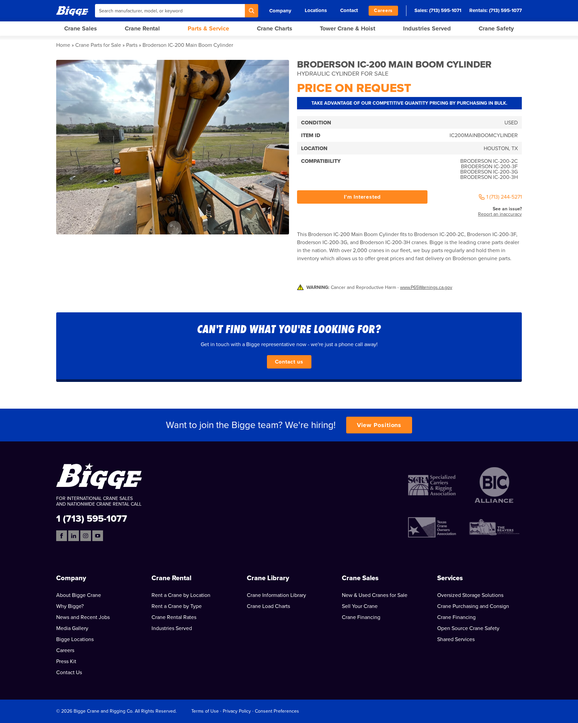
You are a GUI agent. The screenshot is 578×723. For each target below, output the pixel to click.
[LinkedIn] (73, 535)
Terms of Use (205, 711)
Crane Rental (142, 28)
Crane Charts (274, 28)
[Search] (251, 10)
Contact (349, 10)
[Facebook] (61, 535)
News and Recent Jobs (83, 617)
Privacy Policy (237, 711)
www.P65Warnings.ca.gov (426, 287)
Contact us (289, 361)
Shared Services (456, 639)
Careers (383, 10)
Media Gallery (72, 628)
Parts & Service (208, 28)
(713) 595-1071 (445, 10)
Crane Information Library (276, 595)
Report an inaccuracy (500, 214)
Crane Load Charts (268, 606)
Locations (316, 10)
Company (280, 11)
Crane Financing (361, 617)
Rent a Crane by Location (181, 595)
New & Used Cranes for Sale (374, 595)
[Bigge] (72, 10)
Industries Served (427, 28)
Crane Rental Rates (174, 617)
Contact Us (69, 672)
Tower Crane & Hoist (347, 28)
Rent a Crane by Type (177, 606)
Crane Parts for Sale (98, 45)
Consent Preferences (277, 711)
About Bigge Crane (78, 595)
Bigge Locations (75, 639)
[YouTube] (97, 535)
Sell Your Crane (360, 606)
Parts (131, 45)
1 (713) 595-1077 (91, 518)
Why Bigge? (70, 606)
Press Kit (66, 661)
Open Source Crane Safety (468, 628)
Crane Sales (80, 28)
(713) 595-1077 (505, 10)
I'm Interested (362, 197)
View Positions (379, 425)
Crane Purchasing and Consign (473, 606)
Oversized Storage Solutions (470, 595)
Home (63, 45)
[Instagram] (85, 535)
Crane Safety (496, 28)
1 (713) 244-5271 (504, 197)
